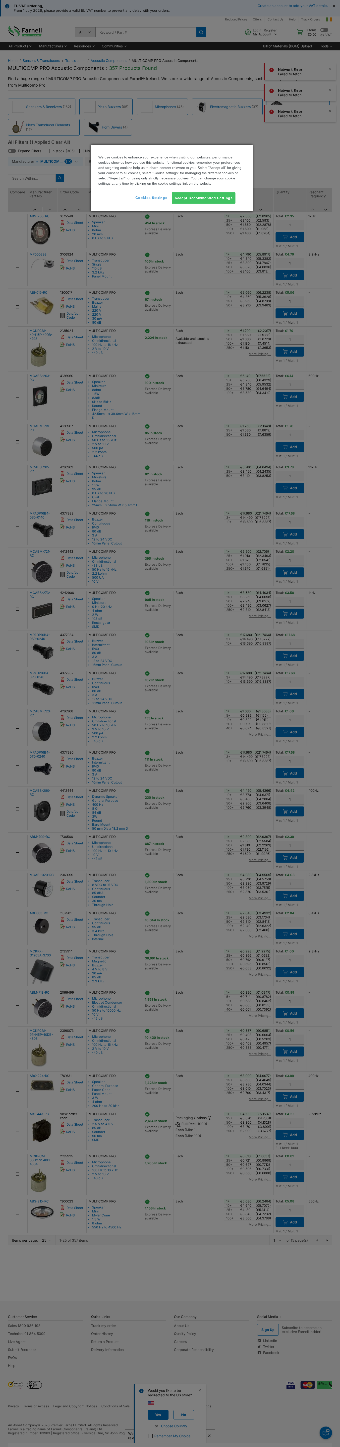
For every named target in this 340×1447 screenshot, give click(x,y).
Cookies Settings (151, 198)
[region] (172, 178)
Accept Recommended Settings (203, 198)
